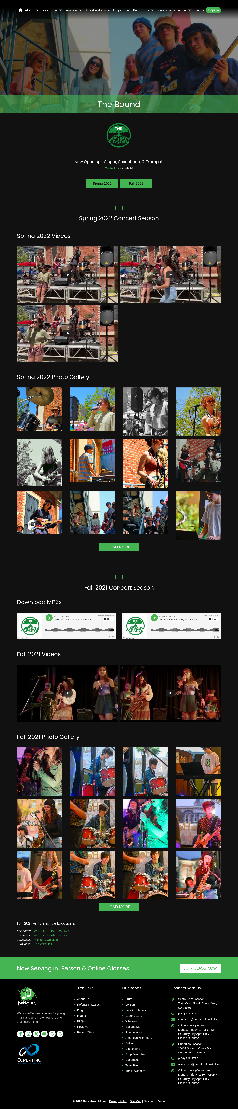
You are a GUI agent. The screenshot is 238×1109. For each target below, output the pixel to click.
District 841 (132, 1048)
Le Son (130, 1004)
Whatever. (132, 1021)
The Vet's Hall (43, 944)
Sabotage (131, 1059)
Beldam (130, 1043)
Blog (80, 1010)
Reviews (82, 1026)
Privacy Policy (118, 1101)
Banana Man (133, 1026)
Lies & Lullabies (135, 1010)
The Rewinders (135, 1071)
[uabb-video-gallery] (67, 274)
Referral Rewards (88, 1004)
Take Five (131, 1065)
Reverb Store (85, 1032)
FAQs (80, 1021)
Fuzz (128, 999)
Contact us (112, 168)
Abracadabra (133, 1032)
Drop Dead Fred (135, 1054)
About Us (83, 999)
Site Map (135, 1101)
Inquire (81, 1015)
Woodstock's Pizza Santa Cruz (54, 931)
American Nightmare (138, 1037)
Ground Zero (133, 1015)
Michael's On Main (46, 939)
